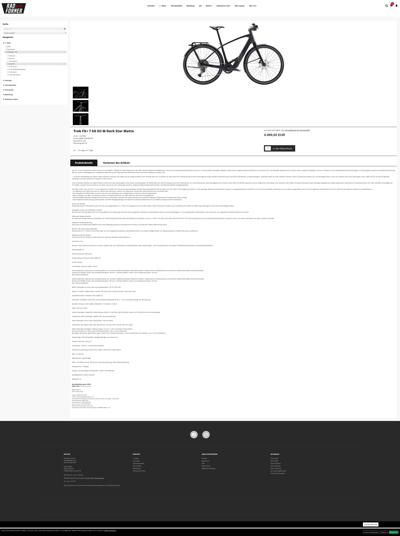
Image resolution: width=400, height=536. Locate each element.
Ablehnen (384, 532)
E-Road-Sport (10, 49)
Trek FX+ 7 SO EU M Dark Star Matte (103, 131)
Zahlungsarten (275, 466)
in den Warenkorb (282, 148)
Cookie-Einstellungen (371, 532)
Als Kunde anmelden (277, 473)
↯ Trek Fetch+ (12, 72)
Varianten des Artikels (116, 162)
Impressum (205, 461)
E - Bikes (163, 6)
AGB (203, 463)
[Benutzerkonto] (396, 5)
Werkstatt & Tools (223, 6)
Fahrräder (150, 6)
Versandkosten (275, 463)
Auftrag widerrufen (370, 524)
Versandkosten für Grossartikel (297, 130)
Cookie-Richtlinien (110, 531)
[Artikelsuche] (386, 6)
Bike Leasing (239, 6)
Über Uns (252, 6)
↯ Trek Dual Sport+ (14, 75)
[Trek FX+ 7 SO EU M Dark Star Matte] (233, 54)
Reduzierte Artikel (11, 99)
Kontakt (204, 458)
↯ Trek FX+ (11, 64)
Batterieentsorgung (208, 468)
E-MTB (8, 47)
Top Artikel (274, 458)
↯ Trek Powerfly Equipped (16, 69)
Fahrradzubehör (176, 6)
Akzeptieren (393, 532)
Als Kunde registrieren (278, 471)
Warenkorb (274, 461)
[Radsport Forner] (14, 8)
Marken (208, 6)
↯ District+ (11, 58)
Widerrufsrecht (275, 468)
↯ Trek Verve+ (12, 67)
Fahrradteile (9, 90)
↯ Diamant (11, 56)
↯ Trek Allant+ (12, 61)
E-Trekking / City (11, 52)
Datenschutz (206, 466)
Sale (200, 6)
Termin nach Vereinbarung (94, 478)
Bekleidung (191, 6)
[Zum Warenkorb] (391, 6)
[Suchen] (65, 28)
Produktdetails (84, 162)
